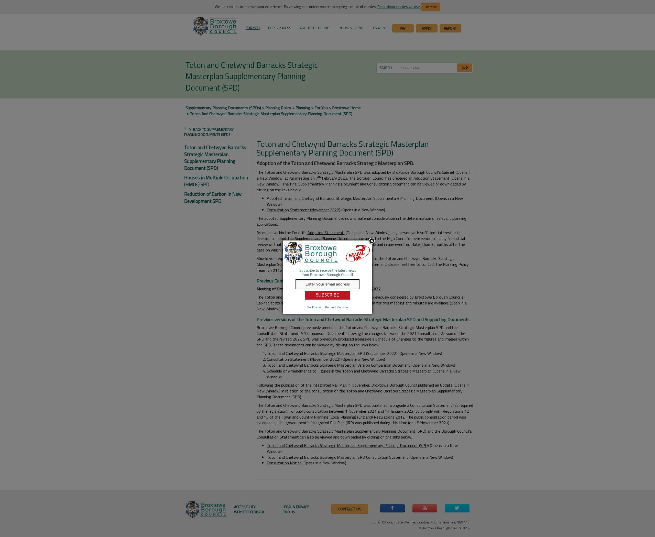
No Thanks (314, 307)
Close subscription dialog (372, 241)
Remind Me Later (336, 307)
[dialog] (327, 276)
